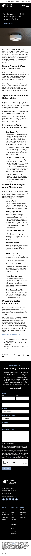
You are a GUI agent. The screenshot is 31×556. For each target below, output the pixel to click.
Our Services (5, 514)
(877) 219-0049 (26, 1)
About (4, 507)
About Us (4, 510)
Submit (6, 469)
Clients (22, 507)
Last (17, 395)
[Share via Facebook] (14, 355)
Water (12, 517)
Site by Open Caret (5, 553)
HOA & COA (23, 514)
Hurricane (13, 519)
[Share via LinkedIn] (23, 355)
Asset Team (23, 517)
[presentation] (15, 462)
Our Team (4, 512)
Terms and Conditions (13, 552)
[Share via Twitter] (19, 355)
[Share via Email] (28, 355)
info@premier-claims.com (13, 1)
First (3, 395)
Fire (12, 514)
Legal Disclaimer (13, 543)
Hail (12, 510)
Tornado (13, 522)
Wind (12, 512)
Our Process (5, 517)
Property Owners (24, 510)
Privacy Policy (10, 457)
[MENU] (27, 5)
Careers (4, 519)
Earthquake (14, 524)
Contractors (23, 512)
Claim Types (14, 507)
